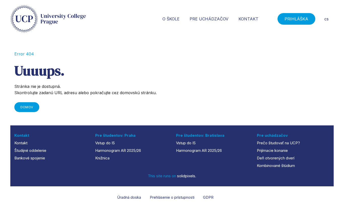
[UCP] (48, 19)
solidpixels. (186, 175)
